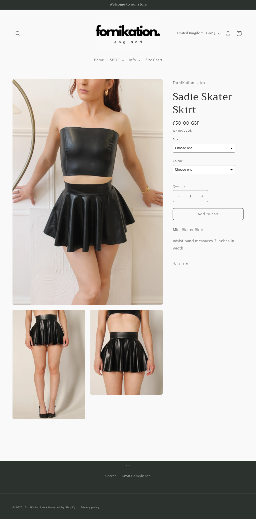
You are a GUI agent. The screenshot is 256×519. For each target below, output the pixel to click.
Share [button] (183, 264)
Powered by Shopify (62, 507)
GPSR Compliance (136, 476)
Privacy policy (90, 507)
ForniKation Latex (36, 507)
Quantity (179, 186)
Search (111, 476)
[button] (18, 33)
